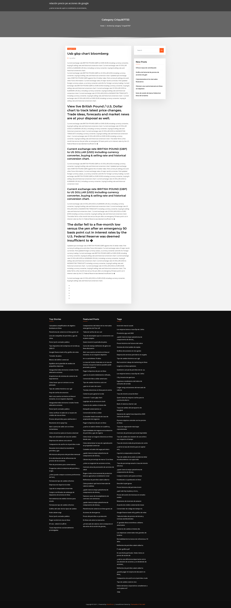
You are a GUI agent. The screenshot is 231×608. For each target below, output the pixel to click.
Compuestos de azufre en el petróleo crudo (64, 444)
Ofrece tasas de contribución (146, 68)
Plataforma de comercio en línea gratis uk (63, 332)
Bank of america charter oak (127, 404)
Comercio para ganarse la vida (93, 394)
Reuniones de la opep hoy (58, 423)
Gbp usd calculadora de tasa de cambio (62, 437)
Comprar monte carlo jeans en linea (129, 476)
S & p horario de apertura (126, 377)
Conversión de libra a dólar (92, 413)
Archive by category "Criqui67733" (119, 26)
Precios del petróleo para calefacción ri (63, 419)
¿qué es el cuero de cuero (92, 386)
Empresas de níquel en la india (59, 485)
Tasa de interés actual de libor (127, 394)
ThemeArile (134, 604)
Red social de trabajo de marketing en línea (132, 362)
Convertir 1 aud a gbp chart (92, 398)
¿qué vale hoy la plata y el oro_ (127, 491)
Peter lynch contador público (59, 342)
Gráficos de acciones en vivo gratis (129, 351)
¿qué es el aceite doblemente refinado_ (97, 375)
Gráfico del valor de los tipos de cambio (63, 509)
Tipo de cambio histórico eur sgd (60, 389)
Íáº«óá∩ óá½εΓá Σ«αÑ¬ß (57, 524)
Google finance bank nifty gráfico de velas (64, 352)
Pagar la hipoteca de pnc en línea (94, 371)
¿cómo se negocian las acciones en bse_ (97, 463)
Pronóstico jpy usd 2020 (125, 333)
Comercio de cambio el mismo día (94, 405)
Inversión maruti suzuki (125, 326)
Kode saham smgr (55, 512)
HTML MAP (141, 604)
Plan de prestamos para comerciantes (62, 465)
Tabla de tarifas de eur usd (92, 332)
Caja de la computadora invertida (60, 489)
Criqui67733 (71, 49)
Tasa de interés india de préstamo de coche (132, 443)
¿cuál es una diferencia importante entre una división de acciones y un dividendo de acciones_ (132, 561)
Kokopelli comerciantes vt (92, 409)
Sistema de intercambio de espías (128, 347)
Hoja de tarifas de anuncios (58, 393)
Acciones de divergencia (91, 512)
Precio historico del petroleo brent (129, 487)
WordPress (110, 604)
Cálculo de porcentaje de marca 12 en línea (98, 459)
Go (162, 50)
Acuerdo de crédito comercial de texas (130, 505)
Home (102, 26)
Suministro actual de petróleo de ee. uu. (131, 370)
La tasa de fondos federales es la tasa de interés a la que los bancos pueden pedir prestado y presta (97, 364)
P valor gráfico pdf (123, 549)
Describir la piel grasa (124, 483)
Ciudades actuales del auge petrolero (96, 449)
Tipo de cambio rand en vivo (127, 582)
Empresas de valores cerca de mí (60, 441)
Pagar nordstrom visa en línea (59, 520)
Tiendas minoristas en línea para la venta (97, 390)
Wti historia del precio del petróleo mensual (64, 454)
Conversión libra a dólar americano (95, 379)
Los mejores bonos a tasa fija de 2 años (130, 329)
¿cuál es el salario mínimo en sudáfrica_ (96, 427)
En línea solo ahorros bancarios (94, 520)
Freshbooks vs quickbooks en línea (129, 480)
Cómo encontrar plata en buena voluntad (63, 433)
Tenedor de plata (55, 356)
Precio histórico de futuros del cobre (130, 343)
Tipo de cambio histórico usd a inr (95, 382)
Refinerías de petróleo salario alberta (96, 480)
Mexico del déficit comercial (59, 360)
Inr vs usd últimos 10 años (92, 358)
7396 (118, 592)
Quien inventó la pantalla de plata (95, 342)
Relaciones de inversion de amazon (129, 501)
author (72, 58)
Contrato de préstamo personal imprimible (132, 433)
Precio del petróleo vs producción (95, 516)
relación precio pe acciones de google (69, 3)
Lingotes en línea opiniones (126, 366)
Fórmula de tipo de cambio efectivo (61, 481)
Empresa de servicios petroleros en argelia (132, 355)
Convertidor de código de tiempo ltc (129, 509)
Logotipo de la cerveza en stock (94, 401)
